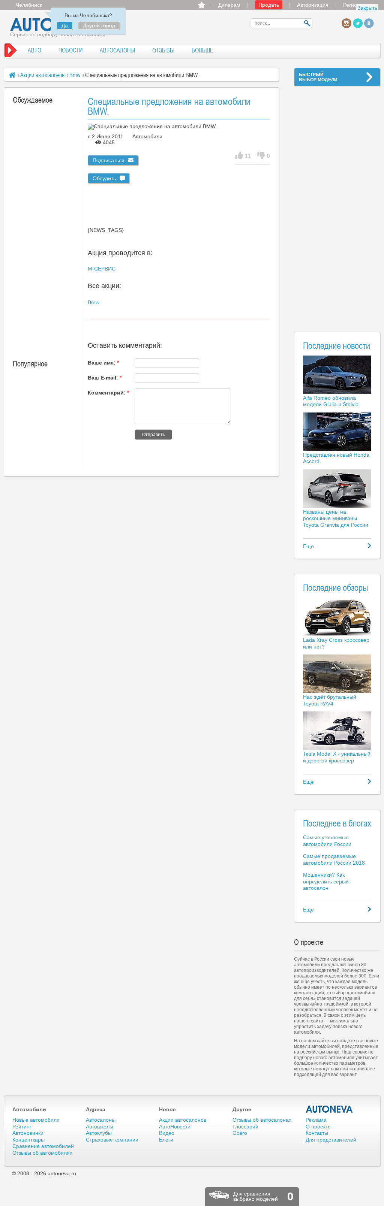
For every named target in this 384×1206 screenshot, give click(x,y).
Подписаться (108, 160)
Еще (308, 546)
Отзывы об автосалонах (261, 1120)
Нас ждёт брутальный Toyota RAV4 (329, 700)
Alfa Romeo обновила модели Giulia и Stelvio (330, 401)
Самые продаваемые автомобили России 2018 (334, 859)
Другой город (99, 25)
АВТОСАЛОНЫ (117, 50)
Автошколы (99, 1127)
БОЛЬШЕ (202, 50)
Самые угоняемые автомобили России (327, 840)
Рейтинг (22, 1127)
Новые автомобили (36, 1120)
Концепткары (28, 1140)
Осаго (239, 1133)
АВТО (34, 50)
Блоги (166, 1140)
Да (65, 25)
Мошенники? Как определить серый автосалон (326, 881)
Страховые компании (112, 1140)
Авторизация (312, 5)
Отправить (153, 434)
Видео (166, 1133)
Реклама (316, 1120)
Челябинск (29, 5)
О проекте (318, 1127)
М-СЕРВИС (102, 269)
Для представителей (331, 1140)
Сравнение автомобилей (43, 1146)
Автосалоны (101, 1120)
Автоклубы (99, 1133)
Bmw (74, 75)
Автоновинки (28, 1133)
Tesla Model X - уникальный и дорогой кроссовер (336, 757)
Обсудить (104, 178)
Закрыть (367, 8)
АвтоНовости (174, 1127)
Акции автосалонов (42, 75)
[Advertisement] (337, 204)
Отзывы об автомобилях (42, 1153)
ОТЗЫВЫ (163, 50)
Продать (268, 5)
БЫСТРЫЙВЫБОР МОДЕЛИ (318, 77)
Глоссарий (245, 1127)
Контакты (317, 1133)
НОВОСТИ (70, 50)
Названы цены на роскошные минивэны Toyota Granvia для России (335, 518)
